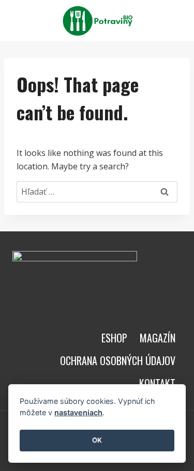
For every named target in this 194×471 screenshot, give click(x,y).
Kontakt (157, 383)
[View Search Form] (172, 20)
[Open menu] (148, 20)
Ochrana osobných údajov (117, 360)
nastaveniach (78, 412)
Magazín (157, 338)
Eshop (114, 338)
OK (97, 440)
